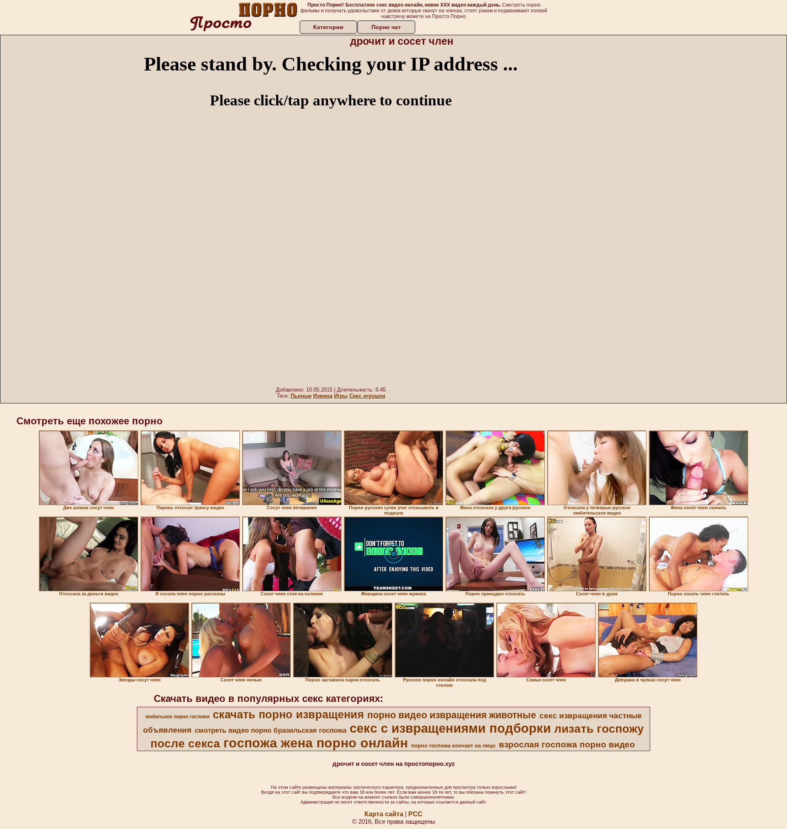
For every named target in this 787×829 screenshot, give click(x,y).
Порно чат (386, 27)
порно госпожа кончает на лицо (453, 745)
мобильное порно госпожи (177, 717)
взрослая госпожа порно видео (567, 744)
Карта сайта (383, 814)
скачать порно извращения (288, 714)
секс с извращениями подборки (450, 728)
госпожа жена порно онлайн (315, 743)
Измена (322, 396)
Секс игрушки (367, 396)
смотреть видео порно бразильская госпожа (270, 730)
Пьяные (301, 396)
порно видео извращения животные (451, 715)
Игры (341, 396)
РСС (415, 814)
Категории (328, 27)
